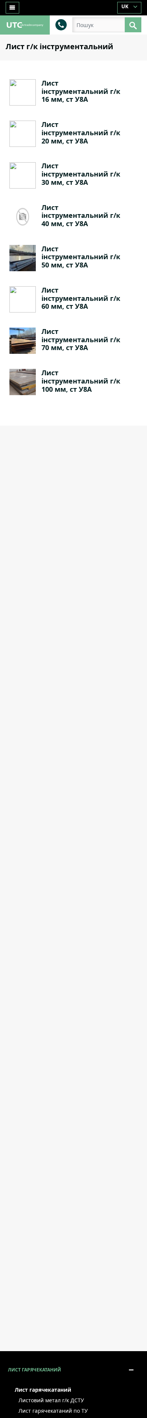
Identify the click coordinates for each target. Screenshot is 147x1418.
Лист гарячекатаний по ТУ (53, 1410)
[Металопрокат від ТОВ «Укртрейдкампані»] (25, 24)
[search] (133, 24)
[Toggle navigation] (12, 8)
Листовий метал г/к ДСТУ (51, 1400)
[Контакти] (61, 24)
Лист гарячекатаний (34, 1370)
